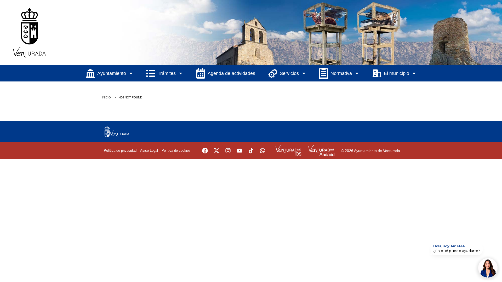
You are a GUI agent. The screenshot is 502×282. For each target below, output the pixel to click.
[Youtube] (239, 150)
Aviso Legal (149, 150)
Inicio (106, 97)
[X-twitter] (216, 150)
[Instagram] (228, 150)
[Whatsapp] (262, 150)
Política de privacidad (120, 150)
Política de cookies (176, 150)
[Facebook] (205, 150)
